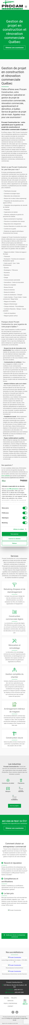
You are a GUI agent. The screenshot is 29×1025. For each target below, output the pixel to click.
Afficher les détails (18, 529)
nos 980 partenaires (12, 488)
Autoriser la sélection (15, 538)
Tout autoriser (14, 534)
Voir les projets (14, 805)
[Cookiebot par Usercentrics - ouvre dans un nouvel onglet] (20, 481)
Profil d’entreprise (10, 1003)
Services (10, 1000)
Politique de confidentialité (13, 1018)
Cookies (22, 1018)
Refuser (14, 543)
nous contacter (5, 475)
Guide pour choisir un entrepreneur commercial (15, 936)
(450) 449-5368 (19, 992)
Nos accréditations (14, 952)
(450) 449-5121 (18, 989)
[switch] (25, 513)
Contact (10, 1006)
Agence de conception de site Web (10, 1023)
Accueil (6, 998)
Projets (14, 998)
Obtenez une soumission (14, 48)
